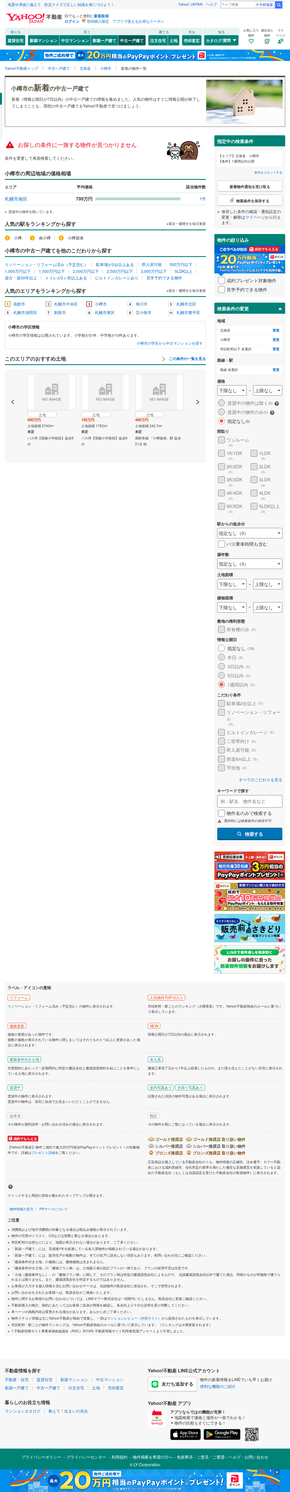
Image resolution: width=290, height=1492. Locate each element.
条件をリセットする (268, 172)
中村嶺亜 (266, 4)
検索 (278, 5)
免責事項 (185, 1457)
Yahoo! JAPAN (190, 4)
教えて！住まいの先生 (68, 1411)
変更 (276, 330)
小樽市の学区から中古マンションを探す (170, 343)
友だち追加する (177, 1384)
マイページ (255, 217)
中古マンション (75, 40)
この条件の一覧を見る (187, 358)
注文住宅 (158, 40)
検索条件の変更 (233, 308)
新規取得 (101, 15)
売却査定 (192, 40)
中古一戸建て (132, 40)
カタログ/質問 (218, 40)
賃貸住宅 (16, 40)
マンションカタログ (22, 1411)
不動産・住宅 (17, 1379)
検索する (254, 834)
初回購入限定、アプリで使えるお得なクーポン (125, 21)
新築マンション (43, 40)
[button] (13, 382)
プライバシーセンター (86, 1457)
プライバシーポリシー (41, 1457)
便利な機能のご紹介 (218, 1386)
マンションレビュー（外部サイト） (134, 1318)
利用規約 (119, 1457)
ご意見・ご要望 (211, 1457)
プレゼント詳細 (43, 1152)
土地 (174, 40)
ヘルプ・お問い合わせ (248, 1457)
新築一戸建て (104, 40)
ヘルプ (211, 4)
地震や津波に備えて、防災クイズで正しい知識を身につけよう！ (61, 4)
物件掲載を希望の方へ (152, 1457)
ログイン (72, 21)
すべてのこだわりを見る (260, 779)
